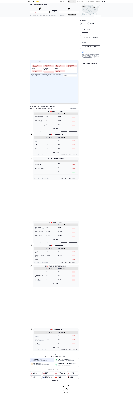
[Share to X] (70, 75)
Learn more (44, 354)
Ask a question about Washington (90, 63)
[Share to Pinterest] (72, 75)
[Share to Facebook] (68, 75)
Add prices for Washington (91, 46)
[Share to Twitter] (84, 23)
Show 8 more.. (56, 152)
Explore (92, 1)
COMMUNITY (98, 1)
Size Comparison (80, 1)
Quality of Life (63, 1)
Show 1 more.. (56, 128)
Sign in (103, 1)
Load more (54, 380)
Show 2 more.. (56, 283)
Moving (87, 1)
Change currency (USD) (73, 131)
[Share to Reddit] (76, 75)
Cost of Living (71, 1)
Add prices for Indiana (91, 44)
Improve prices (64, 131)
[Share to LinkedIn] (74, 75)
